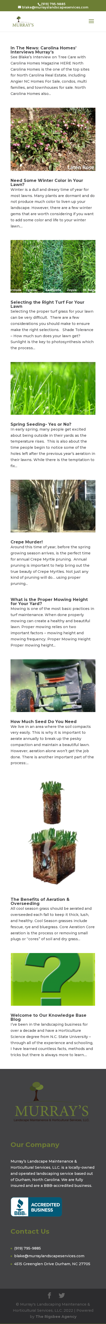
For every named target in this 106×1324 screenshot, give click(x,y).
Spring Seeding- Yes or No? (41, 424)
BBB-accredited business (67, 1185)
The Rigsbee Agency (56, 1316)
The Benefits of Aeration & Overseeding (40, 901)
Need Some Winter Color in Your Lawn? (47, 182)
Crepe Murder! (27, 542)
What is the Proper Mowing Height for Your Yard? (49, 601)
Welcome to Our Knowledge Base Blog (48, 1017)
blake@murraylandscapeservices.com (49, 1256)
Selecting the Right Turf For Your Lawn (47, 304)
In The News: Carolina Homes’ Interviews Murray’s (43, 50)
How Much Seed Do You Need (44, 721)
